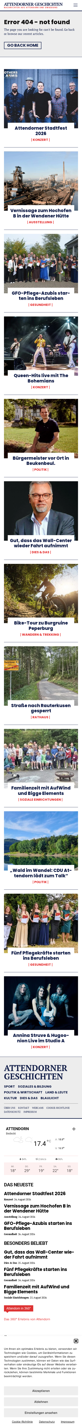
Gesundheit (40, 304)
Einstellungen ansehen (41, 1413)
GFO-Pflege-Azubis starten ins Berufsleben (41, 295)
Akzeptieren (41, 1391)
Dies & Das (40, 552)
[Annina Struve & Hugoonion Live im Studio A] (41, 1006)
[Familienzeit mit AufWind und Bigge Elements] (41, 758)
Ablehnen (41, 1402)
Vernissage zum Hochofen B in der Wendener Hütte (40, 213)
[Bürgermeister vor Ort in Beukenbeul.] (41, 428)
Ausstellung (40, 222)
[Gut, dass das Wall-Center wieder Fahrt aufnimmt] (41, 511)
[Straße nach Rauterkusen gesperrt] (41, 676)
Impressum (67, 1421)
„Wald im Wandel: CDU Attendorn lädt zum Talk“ (41, 873)
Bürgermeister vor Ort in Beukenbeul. (41, 460)
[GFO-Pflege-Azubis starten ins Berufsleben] (41, 263)
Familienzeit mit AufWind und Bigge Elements (41, 790)
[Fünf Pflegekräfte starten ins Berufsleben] (41, 923)
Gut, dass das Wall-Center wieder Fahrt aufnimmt (41, 543)
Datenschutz (47, 1421)
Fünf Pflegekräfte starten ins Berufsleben (40, 955)
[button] (76, 1341)
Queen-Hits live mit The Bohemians (41, 378)
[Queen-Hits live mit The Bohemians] (41, 346)
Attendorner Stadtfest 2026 (41, 130)
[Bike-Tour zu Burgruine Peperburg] (41, 593)
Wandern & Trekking (40, 634)
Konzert (40, 139)
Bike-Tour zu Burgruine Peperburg (41, 625)
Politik (40, 469)
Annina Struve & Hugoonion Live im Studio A (41, 1038)
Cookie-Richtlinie (22, 1421)
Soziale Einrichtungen (40, 799)
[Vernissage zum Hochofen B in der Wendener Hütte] (41, 181)
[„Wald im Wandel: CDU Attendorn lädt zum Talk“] (41, 841)
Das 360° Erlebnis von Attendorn (27, 1319)
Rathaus (40, 717)
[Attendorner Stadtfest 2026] (41, 98)
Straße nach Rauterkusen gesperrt (41, 708)
